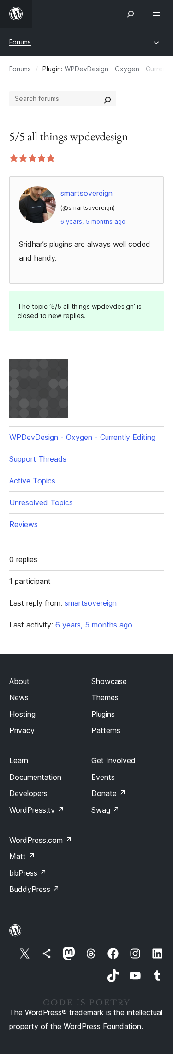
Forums (20, 42)
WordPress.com (40, 840)
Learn (18, 760)
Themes (105, 697)
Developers (28, 793)
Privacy (22, 730)
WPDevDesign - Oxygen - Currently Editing (82, 437)
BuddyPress (34, 889)
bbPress (28, 873)
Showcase (109, 681)
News (19, 697)
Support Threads (37, 459)
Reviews (23, 524)
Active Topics (32, 480)
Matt (22, 856)
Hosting (22, 714)
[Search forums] (107, 98)
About (19, 681)
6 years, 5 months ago (92, 221)
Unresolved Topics (41, 502)
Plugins (103, 714)
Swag (105, 810)
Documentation (35, 777)
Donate (108, 793)
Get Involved (113, 760)
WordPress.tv (36, 810)
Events (103, 777)
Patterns (105, 730)
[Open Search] (130, 14)
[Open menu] (158, 14)
